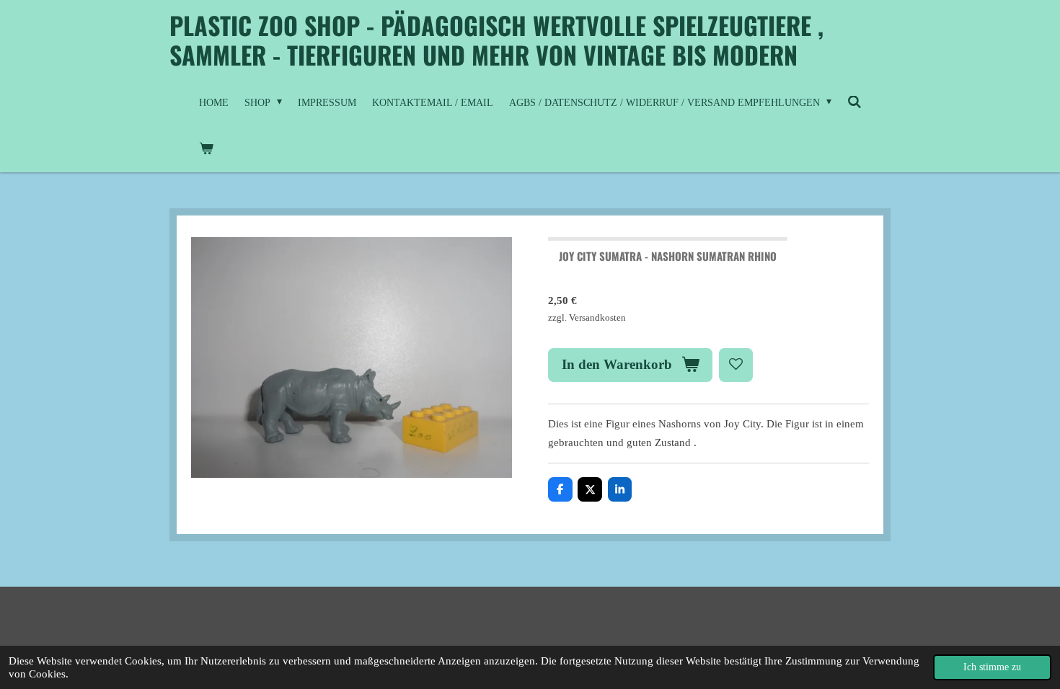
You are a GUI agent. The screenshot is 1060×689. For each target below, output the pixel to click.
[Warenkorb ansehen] (206, 149)
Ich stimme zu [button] (992, 667)
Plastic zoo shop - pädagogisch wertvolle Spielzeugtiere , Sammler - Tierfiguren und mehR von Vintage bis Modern (496, 39)
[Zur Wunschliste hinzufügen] (736, 365)
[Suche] (854, 103)
